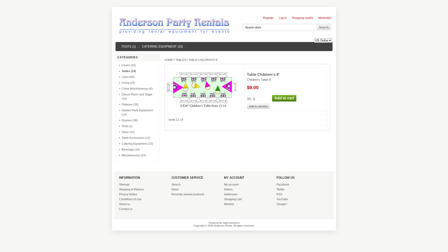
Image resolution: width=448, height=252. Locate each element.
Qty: (249, 98)
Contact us (126, 209)
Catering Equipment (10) (162, 46)
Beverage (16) (131, 149)
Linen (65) (128, 77)
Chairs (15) (129, 65)
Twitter (280, 189)
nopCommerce (231, 222)
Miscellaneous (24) (134, 155)
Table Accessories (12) (136, 138)
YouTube (282, 199)
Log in (283, 18)
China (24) (128, 82)
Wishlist (229, 204)
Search (176, 184)
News (175, 189)
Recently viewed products (188, 194)
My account (231, 184)
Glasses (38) (130, 120)
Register (268, 18)
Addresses (231, 194)
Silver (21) (128, 132)
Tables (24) (129, 71)
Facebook (282, 184)
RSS (279, 194)
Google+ (281, 204)
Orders (228, 189)
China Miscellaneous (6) (137, 88)
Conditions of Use (130, 199)
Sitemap (124, 184)
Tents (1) (128, 46)
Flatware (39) (130, 104)
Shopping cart (233, 199)
